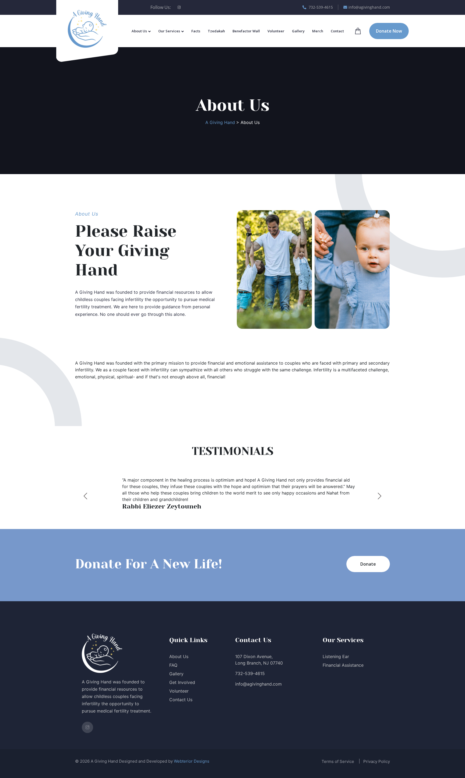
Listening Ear (336, 656)
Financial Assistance (343, 665)
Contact (337, 31)
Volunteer (275, 31)
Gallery (298, 31)
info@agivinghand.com (369, 7)
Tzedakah (216, 31)
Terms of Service (338, 761)
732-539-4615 (320, 7)
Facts (195, 31)
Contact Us (180, 699)
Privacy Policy (376, 761)
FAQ (173, 665)
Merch (317, 31)
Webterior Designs (191, 761)
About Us (139, 31)
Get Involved (182, 682)
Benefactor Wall (246, 31)
